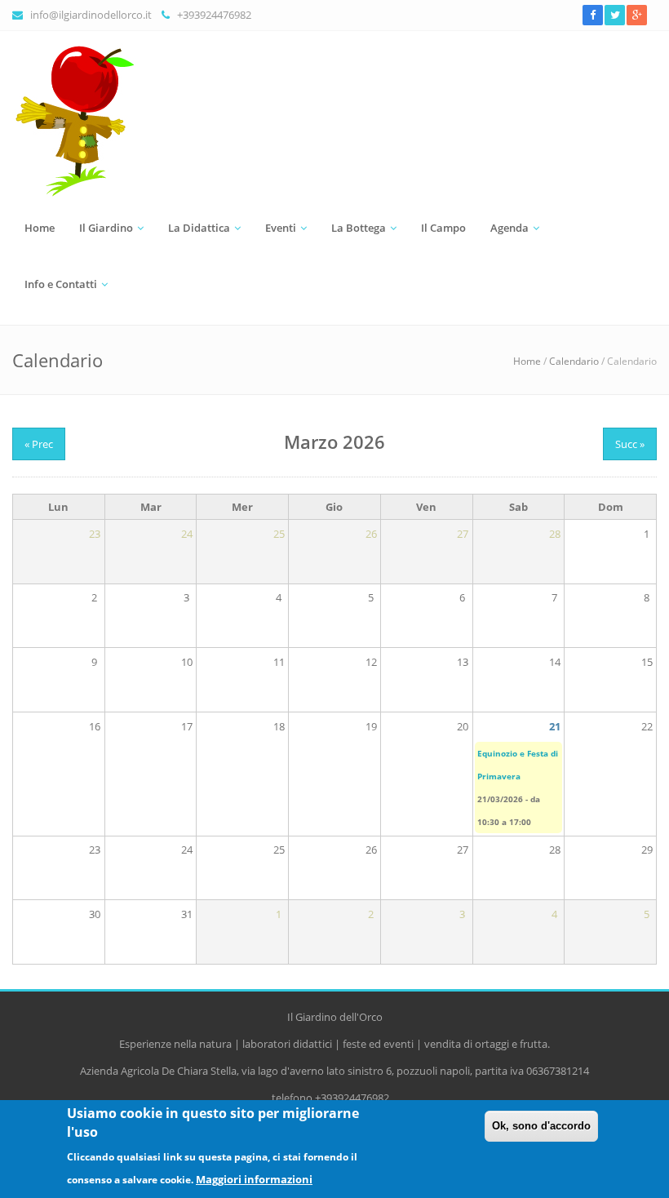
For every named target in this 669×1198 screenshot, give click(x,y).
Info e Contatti (60, 284)
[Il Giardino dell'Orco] (334, 121)
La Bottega (358, 227)
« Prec (38, 444)
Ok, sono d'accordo (541, 1126)
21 (554, 726)
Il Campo (443, 227)
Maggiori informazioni (254, 1179)
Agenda (509, 227)
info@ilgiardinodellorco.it (91, 14)
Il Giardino (106, 227)
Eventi (280, 227)
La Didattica (199, 227)
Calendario (574, 361)
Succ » (630, 444)
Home (39, 227)
